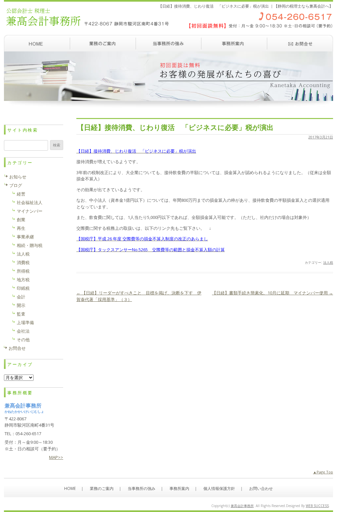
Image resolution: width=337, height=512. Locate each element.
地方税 (23, 280)
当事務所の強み (168, 43)
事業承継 (25, 237)
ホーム (37, 43)
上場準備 (25, 322)
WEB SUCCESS (317, 505)
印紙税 (23, 288)
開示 (21, 305)
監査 (21, 314)
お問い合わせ (300, 43)
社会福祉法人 (29, 202)
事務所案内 (234, 43)
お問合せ (17, 348)
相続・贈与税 (29, 245)
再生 (21, 228)
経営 (21, 194)
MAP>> (56, 457)
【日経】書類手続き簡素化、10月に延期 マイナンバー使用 (272, 293)
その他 (23, 340)
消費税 (23, 262)
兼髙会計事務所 (242, 505)
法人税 (328, 262)
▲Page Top (323, 471)
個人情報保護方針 (219, 488)
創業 (21, 220)
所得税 (23, 271)
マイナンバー (29, 211)
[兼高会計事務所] (168, 31)
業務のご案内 (103, 43)
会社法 (23, 331)
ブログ (15, 185)
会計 (21, 297)
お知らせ (17, 177)
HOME (70, 488)
